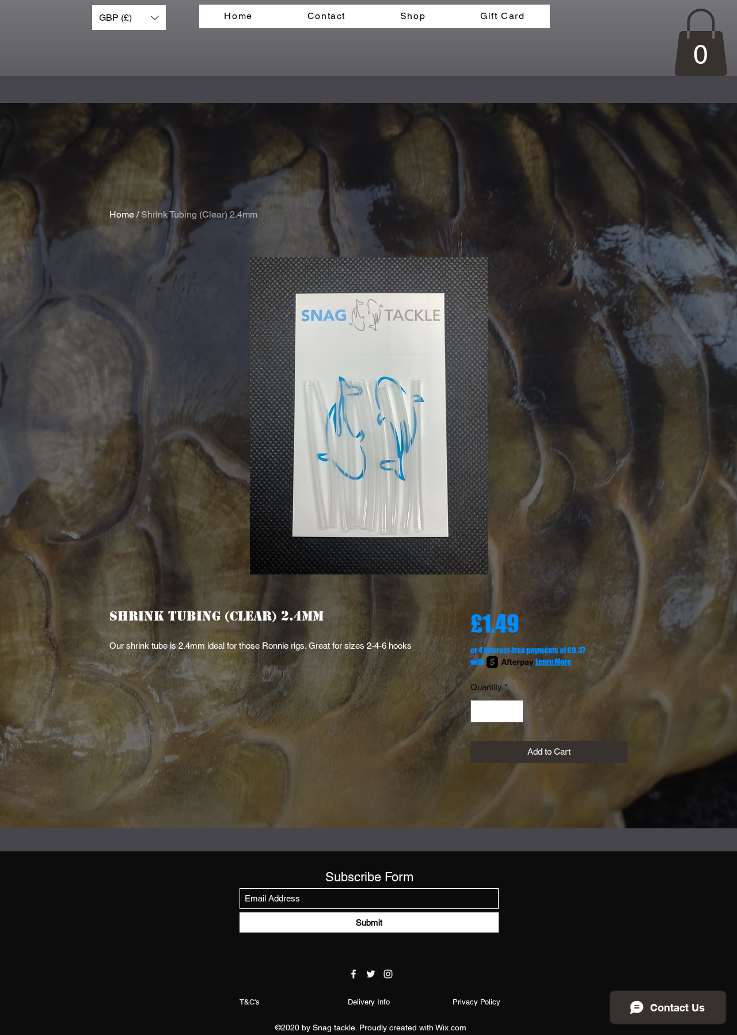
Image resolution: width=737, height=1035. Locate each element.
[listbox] (129, 18)
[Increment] (514, 711)
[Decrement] (480, 711)
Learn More (553, 662)
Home (121, 214)
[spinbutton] (496, 711)
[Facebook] (353, 974)
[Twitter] (371, 974)
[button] (129, 18)
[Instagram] (388, 974)
